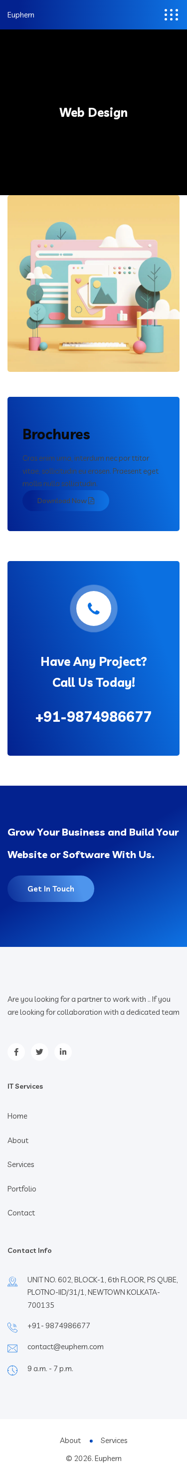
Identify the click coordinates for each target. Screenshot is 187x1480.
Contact (21, 1212)
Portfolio (21, 1188)
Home (17, 1116)
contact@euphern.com (65, 1346)
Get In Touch (50, 888)
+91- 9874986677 (58, 1325)
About (17, 1140)
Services (20, 1164)
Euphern (20, 14)
